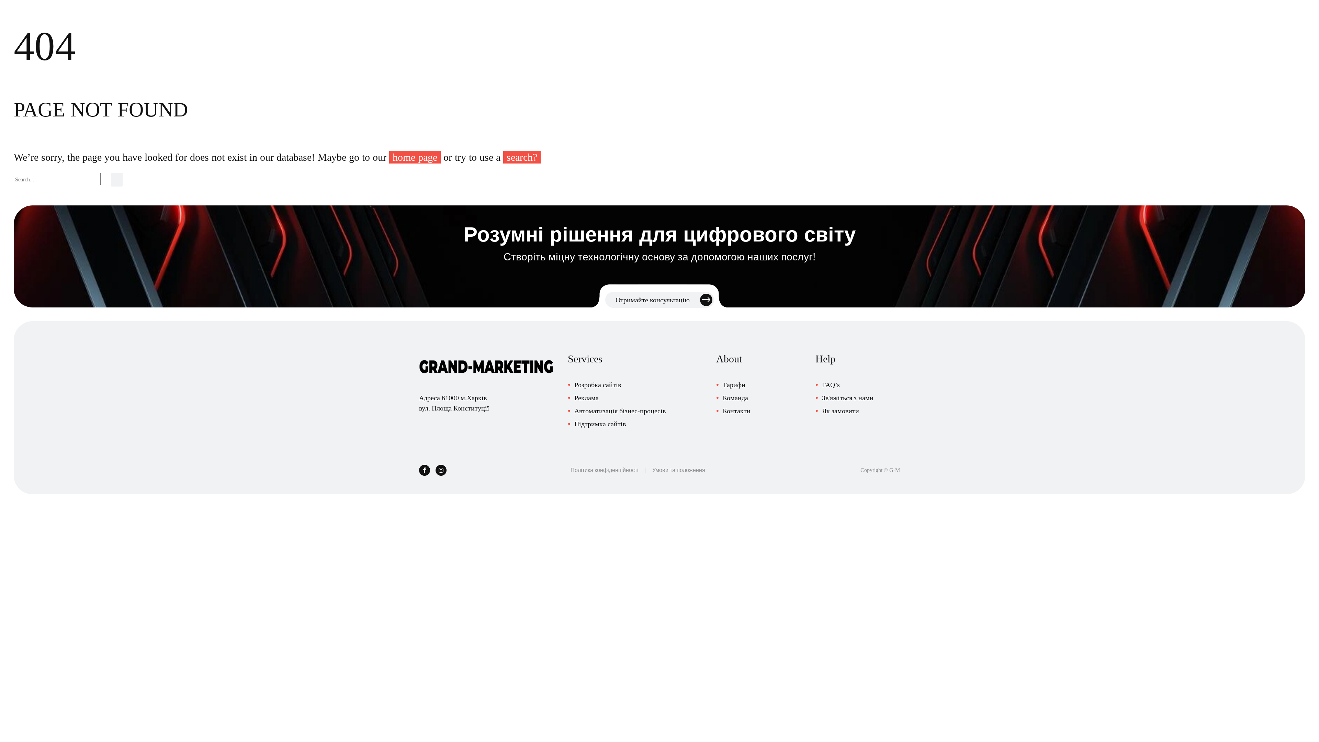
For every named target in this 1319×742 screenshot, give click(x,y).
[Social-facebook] (424, 470)
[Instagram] (441, 470)
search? (522, 157)
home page (415, 157)
